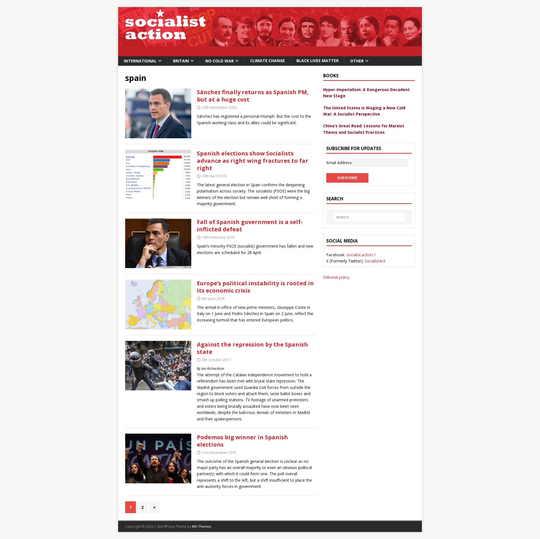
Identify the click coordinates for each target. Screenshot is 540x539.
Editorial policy (336, 277)
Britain (181, 61)
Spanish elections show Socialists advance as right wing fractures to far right (252, 161)
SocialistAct (374, 261)
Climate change (267, 60)
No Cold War (219, 61)
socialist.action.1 (361, 254)
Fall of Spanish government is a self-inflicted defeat (250, 225)
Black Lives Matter (317, 60)
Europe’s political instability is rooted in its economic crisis (255, 286)
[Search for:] (369, 217)
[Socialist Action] (270, 53)
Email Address (339, 162)
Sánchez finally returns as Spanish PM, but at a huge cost (253, 95)
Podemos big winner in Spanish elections (242, 440)
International (140, 61)
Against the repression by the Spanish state (252, 348)
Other (357, 61)
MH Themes (201, 526)
